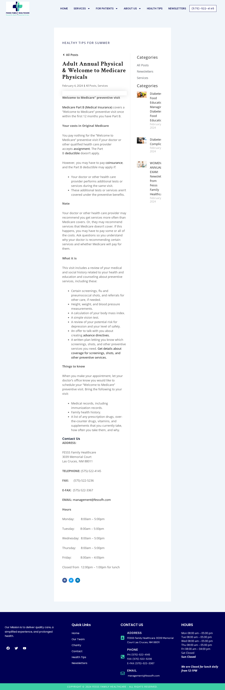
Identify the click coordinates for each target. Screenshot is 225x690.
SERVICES (80, 8)
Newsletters (177, 8)
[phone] (123, 657)
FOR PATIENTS (105, 8)
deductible (72, 153)
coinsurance (114, 163)
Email (132, 671)
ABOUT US (130, 8)
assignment (82, 149)
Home (64, 8)
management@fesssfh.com (92, 500)
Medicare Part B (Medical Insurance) (87, 107)
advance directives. (96, 335)
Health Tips (155, 8)
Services (103, 86)
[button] (64, 580)
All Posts (91, 86)
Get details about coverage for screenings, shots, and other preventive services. (96, 353)
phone (132, 650)
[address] (123, 638)
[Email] (123, 673)
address (134, 633)
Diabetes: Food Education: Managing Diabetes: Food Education (157, 107)
